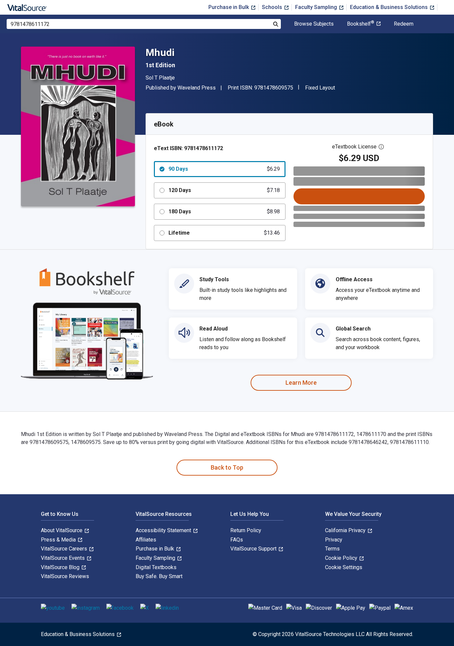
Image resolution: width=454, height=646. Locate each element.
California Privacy (346, 530)
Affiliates (146, 540)
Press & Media (59, 540)
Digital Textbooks (156, 567)
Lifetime (224, 233)
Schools (273, 7)
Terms (332, 548)
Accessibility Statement (164, 530)
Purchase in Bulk (229, 7)
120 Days (224, 190)
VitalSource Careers (64, 548)
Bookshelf (360, 24)
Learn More (301, 382)
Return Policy (245, 530)
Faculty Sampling (316, 7)
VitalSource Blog (61, 567)
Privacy (333, 540)
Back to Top (227, 467)
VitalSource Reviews (65, 576)
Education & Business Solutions (389, 7)
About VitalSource (62, 530)
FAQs (236, 540)
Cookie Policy (342, 558)
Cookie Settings (343, 567)
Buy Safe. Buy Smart (159, 576)
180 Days (224, 211)
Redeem (403, 24)
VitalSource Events (63, 558)
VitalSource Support (254, 548)
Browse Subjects (314, 24)
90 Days (224, 169)
